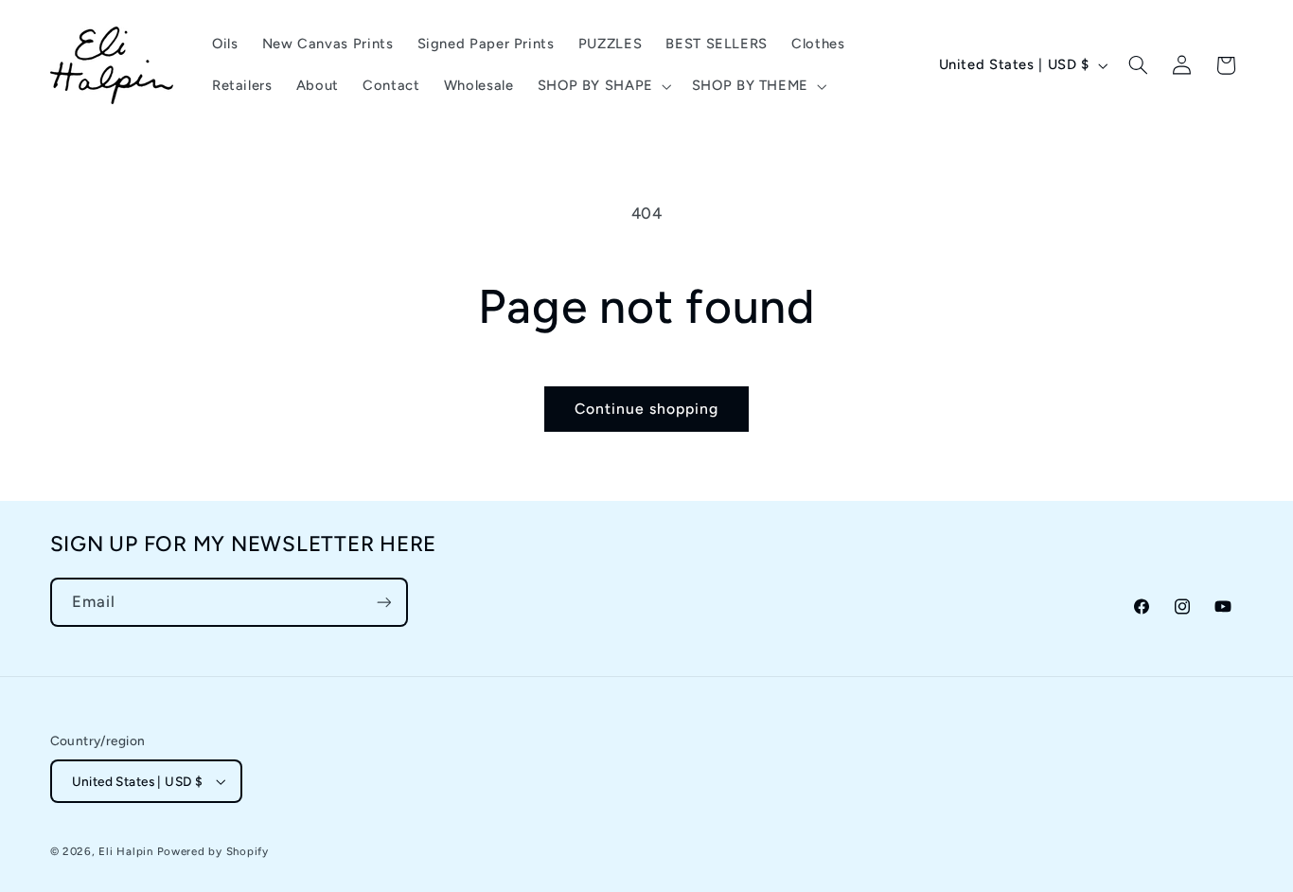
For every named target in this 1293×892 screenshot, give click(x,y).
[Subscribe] (383, 602)
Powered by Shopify (213, 851)
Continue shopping (647, 409)
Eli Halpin (125, 851)
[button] (602, 86)
